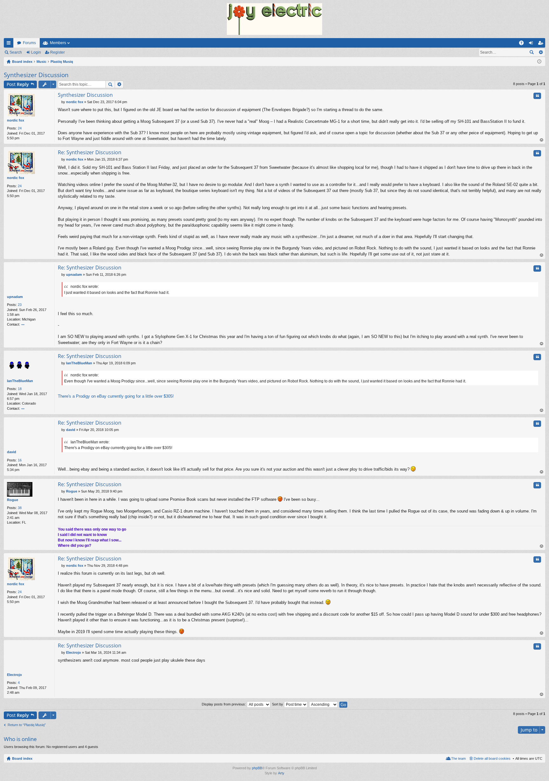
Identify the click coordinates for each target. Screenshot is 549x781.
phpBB (257, 768)
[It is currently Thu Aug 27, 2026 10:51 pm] (539, 61)
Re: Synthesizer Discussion (89, 152)
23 (20, 305)
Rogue (12, 500)
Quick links (9, 44)
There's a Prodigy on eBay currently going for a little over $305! (116, 396)
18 (20, 389)
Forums (29, 43)
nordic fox (15, 120)
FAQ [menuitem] (523, 44)
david (11, 452)
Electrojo (14, 675)
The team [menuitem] (458, 758)
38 (20, 508)
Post (18, 84)
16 (20, 460)
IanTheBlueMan (20, 381)
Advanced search (540, 52)
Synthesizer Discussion (36, 75)
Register (57, 52)
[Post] (59, 102)
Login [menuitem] (532, 44)
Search (16, 52)
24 (20, 128)
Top (542, 140)
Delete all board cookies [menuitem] (492, 758)
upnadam (15, 297)
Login (36, 52)
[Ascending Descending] (323, 704)
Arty (281, 773)
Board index (22, 758)
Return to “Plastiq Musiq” (27, 725)
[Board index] (274, 19)
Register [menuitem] (541, 44)
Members (58, 43)
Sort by (278, 704)
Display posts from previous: (224, 704)
